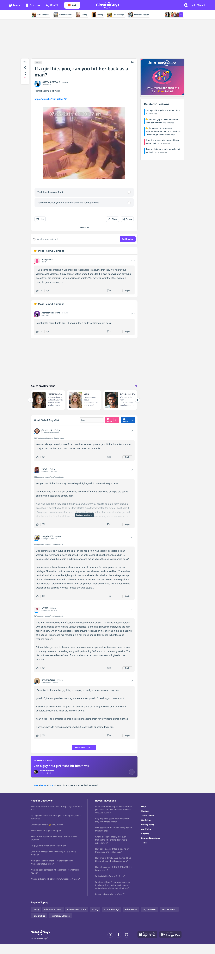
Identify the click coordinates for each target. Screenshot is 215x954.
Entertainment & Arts (76, 909)
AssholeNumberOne (51, 313)
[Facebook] (118, 935)
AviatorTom (47, 430)
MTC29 (45, 608)
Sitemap (145, 834)
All (136, 386)
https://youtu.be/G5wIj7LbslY (50, 99)
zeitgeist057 (47, 536)
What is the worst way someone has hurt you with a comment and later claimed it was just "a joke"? (113, 809)
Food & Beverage (111, 909)
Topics (144, 843)
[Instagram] (126, 935)
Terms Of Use (147, 815)
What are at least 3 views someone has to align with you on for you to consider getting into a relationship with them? (112, 885)
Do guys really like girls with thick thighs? (49, 845)
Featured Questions (150, 838)
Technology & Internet (60, 916)
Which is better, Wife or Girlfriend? (110, 876)
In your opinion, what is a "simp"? (110, 894)
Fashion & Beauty (141, 15)
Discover (35, 5)
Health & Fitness (169, 909)
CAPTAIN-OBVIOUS (51, 82)
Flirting (84, 15)
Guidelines (146, 820)
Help (143, 806)
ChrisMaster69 (48, 680)
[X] (110, 935)
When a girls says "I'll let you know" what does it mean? (55, 879)
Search (54, 5)
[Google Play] (171, 934)
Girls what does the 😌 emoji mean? (47, 824)
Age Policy (146, 829)
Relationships (118, 15)
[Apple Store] (148, 934)
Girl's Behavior (43, 15)
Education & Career (53, 909)
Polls (50, 785)
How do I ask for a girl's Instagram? (46, 830)
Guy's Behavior (65, 15)
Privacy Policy (147, 824)
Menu (16, 5)
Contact (145, 811)
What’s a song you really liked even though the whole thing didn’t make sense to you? (111, 840)
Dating (100, 15)
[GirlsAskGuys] (40, 935)
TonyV (44, 469)
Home (35, 785)
